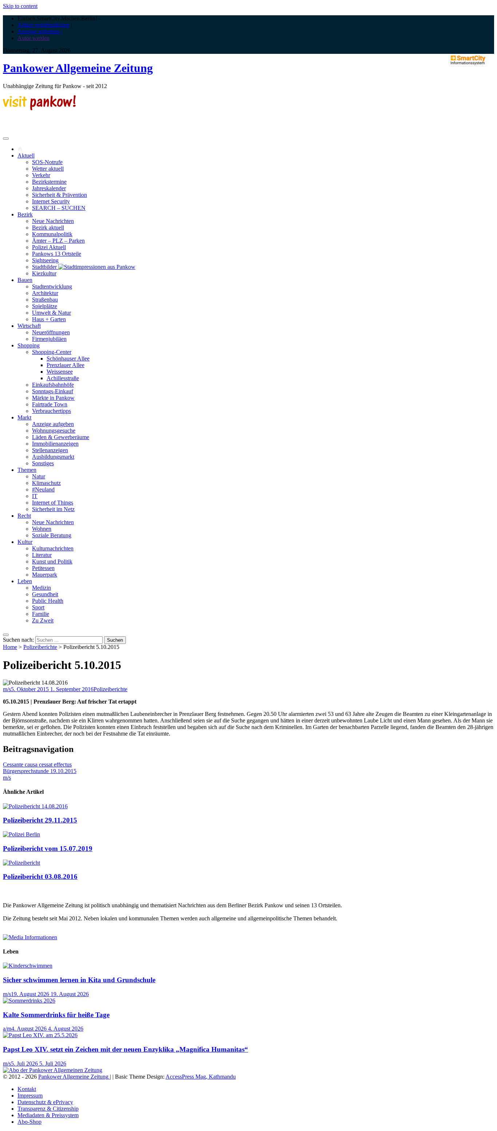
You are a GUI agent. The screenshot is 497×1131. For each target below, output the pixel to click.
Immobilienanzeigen (55, 444)
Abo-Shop (29, 1122)
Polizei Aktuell (49, 247)
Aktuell (26, 155)
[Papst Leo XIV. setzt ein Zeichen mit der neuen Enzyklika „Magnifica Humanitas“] (40, 1035)
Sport (38, 607)
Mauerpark (44, 575)
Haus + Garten (49, 319)
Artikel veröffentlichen (43, 25)
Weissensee (60, 372)
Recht (24, 516)
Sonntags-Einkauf (52, 391)
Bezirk (25, 214)
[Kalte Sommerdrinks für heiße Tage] (29, 1000)
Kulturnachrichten (52, 548)
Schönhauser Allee (68, 358)
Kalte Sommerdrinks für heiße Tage (56, 1015)
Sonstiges (43, 463)
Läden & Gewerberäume (60, 437)
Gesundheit (45, 594)
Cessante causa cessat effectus (37, 764)
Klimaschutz (46, 483)
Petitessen (43, 568)
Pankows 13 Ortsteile (56, 254)
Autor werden (33, 38)
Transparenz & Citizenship (48, 1109)
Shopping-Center (51, 352)
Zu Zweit (42, 620)
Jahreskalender (49, 188)
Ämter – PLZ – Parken (58, 241)
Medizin (41, 588)
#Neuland (43, 489)
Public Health (47, 601)
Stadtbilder (45, 267)
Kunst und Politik (52, 561)
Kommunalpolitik (52, 234)
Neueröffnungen (51, 332)
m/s (7, 689)
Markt (24, 417)
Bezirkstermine (49, 182)
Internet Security (51, 201)
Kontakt (26, 1089)
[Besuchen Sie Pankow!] (39, 108)
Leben (24, 581)
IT (34, 496)
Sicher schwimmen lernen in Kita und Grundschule (79, 980)
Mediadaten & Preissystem (48, 1115)
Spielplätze (44, 306)
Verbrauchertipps (51, 411)
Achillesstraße (63, 378)
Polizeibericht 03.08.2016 (40, 876)
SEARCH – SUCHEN (59, 208)
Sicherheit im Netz (53, 509)
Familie (40, 614)
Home (10, 647)
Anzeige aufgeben (53, 424)
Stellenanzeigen (50, 450)
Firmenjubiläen (49, 339)
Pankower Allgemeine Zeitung (78, 68)
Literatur (42, 555)
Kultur (24, 542)
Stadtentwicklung (52, 286)
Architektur (45, 293)
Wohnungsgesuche (53, 430)
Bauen (24, 280)
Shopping (28, 345)
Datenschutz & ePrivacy (45, 1102)
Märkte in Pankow (53, 398)
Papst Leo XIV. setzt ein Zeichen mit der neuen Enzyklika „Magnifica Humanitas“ (125, 1049)
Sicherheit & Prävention (59, 195)
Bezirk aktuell (48, 227)
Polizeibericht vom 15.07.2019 (47, 848)
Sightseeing (45, 260)
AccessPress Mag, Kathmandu (201, 1077)
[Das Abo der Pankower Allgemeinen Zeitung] (52, 1070)
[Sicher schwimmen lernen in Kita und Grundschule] (27, 966)
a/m (7, 1029)
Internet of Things (52, 502)
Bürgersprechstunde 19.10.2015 (39, 771)
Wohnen (41, 529)
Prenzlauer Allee (65, 365)
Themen (26, 470)
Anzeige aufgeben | (39, 31)
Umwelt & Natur (51, 313)
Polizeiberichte (40, 647)
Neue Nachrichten (53, 221)
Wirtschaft (29, 326)
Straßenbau (45, 299)
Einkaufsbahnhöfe (53, 385)
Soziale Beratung (51, 535)
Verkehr (41, 175)
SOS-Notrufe (47, 162)
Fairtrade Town (49, 404)
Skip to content (20, 6)
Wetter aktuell (48, 169)
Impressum (30, 1095)
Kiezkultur (44, 273)
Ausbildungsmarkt (53, 457)
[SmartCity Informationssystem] (468, 61)
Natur (38, 476)
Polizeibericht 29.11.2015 (40, 820)
